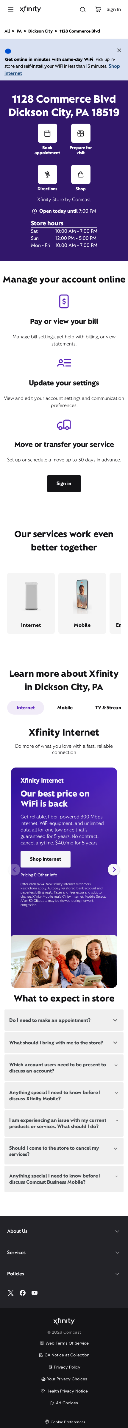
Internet (26, 708)
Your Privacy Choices (67, 1379)
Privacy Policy (67, 1367)
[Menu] (11, 9)
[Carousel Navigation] (64, 869)
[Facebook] (22, 1292)
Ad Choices (67, 1403)
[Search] (83, 9)
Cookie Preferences (68, 1422)
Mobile (65, 708)
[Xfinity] (30, 9)
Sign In (114, 9)
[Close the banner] (119, 51)
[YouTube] (34, 1292)
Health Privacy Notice (67, 1391)
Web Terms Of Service (67, 1343)
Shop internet (45, 859)
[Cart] (98, 9)
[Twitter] (10, 1292)
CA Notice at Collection (67, 1355)
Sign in (64, 483)
